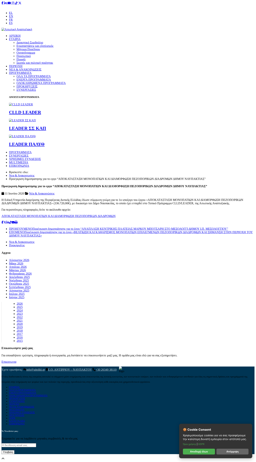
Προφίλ (21, 59)
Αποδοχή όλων (199, 451)
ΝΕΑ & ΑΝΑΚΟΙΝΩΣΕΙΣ (25, 69)
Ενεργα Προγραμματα (22, 392)
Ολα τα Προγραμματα (22, 390)
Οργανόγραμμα (25, 52)
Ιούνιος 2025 (16, 297)
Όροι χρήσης (190, 444)
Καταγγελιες (17, 421)
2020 (20, 323)
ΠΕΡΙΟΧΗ (15, 66)
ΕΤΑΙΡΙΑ (15, 39)
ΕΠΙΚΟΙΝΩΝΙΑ (19, 165)
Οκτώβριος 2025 (19, 283)
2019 (20, 327)
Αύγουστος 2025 (19, 290)
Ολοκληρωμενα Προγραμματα (28, 395)
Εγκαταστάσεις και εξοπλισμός (34, 45)
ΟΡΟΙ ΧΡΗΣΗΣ (16, 415)
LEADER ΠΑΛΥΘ (27, 144)
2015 (20, 340)
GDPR (12, 418)
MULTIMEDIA (18, 162)
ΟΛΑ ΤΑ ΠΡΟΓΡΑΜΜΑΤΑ (33, 76)
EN (11, 16)
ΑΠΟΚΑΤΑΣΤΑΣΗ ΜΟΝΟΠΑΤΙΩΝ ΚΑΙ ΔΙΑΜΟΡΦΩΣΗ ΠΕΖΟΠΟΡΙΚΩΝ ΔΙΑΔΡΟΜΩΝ (58, 216)
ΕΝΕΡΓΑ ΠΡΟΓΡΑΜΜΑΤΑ (33, 79)
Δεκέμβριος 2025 (19, 277)
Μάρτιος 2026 (17, 270)
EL (11, 12)
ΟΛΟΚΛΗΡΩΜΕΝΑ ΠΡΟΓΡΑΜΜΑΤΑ (41, 83)
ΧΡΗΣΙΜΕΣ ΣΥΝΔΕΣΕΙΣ (25, 159)
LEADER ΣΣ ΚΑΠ (27, 128)
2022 (20, 317)
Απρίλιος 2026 (18, 266)
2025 (20, 307)
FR (11, 19)
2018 (20, 330)
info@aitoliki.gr (128, 6)
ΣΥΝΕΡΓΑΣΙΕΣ (26, 89)
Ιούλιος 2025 (17, 293)
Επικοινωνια (8, 361)
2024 (20, 310)
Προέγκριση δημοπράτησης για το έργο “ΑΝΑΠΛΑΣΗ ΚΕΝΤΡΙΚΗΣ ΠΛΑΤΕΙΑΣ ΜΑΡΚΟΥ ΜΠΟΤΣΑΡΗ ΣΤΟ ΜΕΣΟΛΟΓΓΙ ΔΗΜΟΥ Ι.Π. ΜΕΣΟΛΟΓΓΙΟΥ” (118, 228)
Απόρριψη (232, 451)
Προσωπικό (23, 56)
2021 (20, 320)
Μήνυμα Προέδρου (28, 49)
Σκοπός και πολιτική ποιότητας (34, 62)
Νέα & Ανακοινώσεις (42, 193)
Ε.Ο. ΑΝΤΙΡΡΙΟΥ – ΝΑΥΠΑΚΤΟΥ (70, 369)
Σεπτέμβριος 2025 (20, 287)
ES (11, 23)
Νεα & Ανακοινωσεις (21, 175)
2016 (20, 337)
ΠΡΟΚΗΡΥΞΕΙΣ (26, 86)
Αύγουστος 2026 (19, 260)
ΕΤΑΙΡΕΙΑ (14, 387)
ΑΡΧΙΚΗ (15, 35)
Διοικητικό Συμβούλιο (29, 42)
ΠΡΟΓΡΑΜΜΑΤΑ (20, 72)
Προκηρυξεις (17, 245)
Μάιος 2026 (16, 263)
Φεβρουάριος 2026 (20, 273)
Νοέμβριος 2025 (19, 280)
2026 (20, 303)
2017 (20, 334)
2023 (20, 313)
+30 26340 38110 (151, 6)
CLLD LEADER (25, 112)
